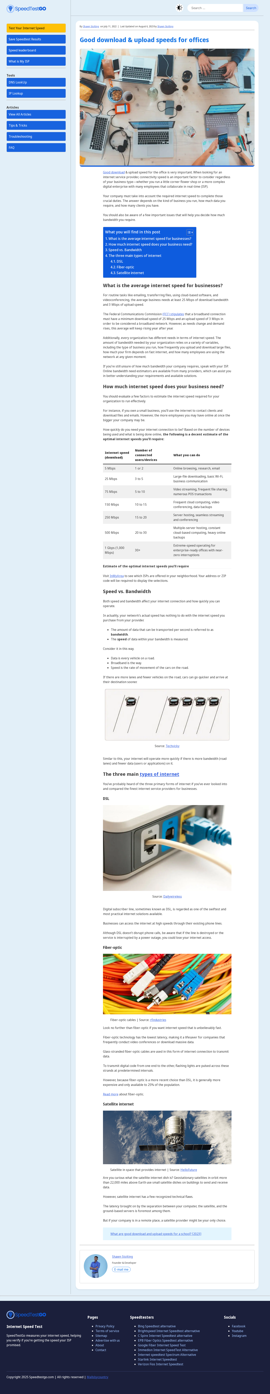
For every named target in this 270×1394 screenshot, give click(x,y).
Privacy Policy (104, 1326)
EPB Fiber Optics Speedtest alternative (165, 1340)
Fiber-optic (125, 267)
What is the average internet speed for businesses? (150, 238)
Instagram (239, 1335)
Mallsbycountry (97, 1377)
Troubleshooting (20, 136)
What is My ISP (19, 61)
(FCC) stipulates (173, 314)
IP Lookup (16, 93)
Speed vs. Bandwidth (125, 249)
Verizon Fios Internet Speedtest (160, 1364)
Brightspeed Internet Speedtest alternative (169, 1331)
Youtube (237, 1331)
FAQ (11, 147)
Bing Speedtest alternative (157, 1326)
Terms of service (107, 1331)
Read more (110, 1094)
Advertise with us (107, 1340)
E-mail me (121, 1269)
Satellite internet (130, 272)
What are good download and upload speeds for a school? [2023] (155, 1234)
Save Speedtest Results (25, 39)
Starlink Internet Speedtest (157, 1359)
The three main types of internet (135, 255)
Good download (114, 172)
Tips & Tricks (18, 125)
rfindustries (158, 1020)
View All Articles (20, 114)
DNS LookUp (18, 82)
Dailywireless (172, 896)
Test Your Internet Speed (26, 28)
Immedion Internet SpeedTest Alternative (168, 1350)
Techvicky (172, 746)
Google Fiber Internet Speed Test (162, 1345)
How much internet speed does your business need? (150, 244)
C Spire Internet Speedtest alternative (165, 1335)
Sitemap (101, 1335)
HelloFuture (188, 1170)
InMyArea (117, 576)
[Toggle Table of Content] (187, 232)
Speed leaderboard (22, 50)
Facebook (238, 1326)
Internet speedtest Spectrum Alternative (167, 1354)
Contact (100, 1350)
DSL (120, 261)
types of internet (159, 774)
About (99, 1345)
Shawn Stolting (91, 26)
